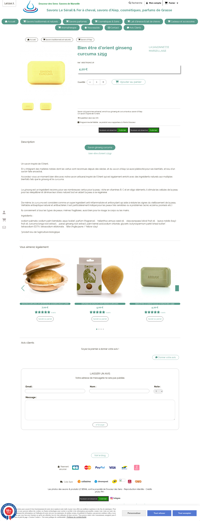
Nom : (93, 386)
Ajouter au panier (45, 319)
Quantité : (82, 82)
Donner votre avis (167, 357)
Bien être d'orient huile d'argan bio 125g (154, 304)
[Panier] (4, 220)
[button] (96, 329)
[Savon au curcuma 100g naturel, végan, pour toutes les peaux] (45, 276)
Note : (157, 386)
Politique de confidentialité (98, 504)
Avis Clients (150, 504)
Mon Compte (130, 504)
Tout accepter (184, 513)
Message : (31, 397)
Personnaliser (134, 513)
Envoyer (100, 425)
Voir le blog (100, 455)
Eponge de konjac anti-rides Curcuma (100, 304)
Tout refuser (159, 513)
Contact (141, 504)
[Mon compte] (4, 212)
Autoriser (122, 130)
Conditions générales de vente (73, 504)
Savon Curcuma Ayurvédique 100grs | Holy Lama (45, 304)
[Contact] (4, 227)
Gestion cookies (117, 504)
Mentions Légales (52, 504)
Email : (29, 386)
